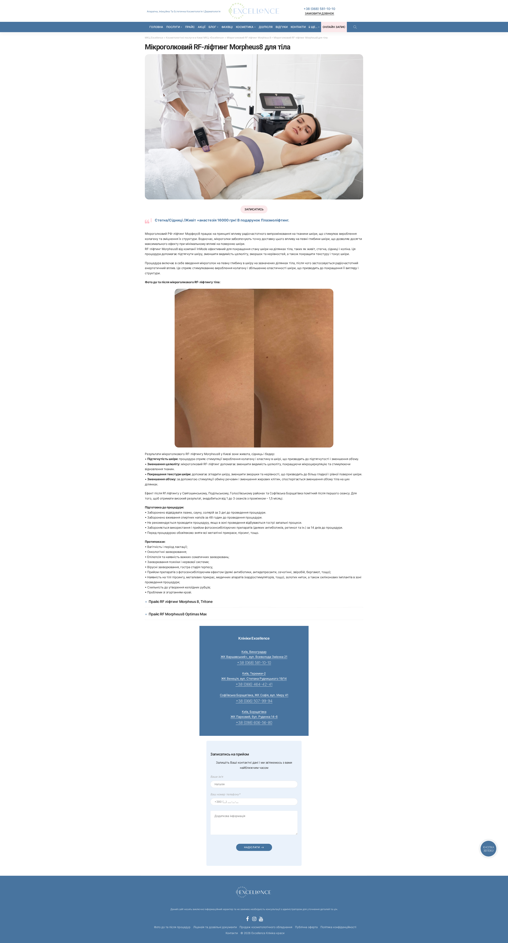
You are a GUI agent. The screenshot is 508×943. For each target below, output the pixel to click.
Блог (212, 27)
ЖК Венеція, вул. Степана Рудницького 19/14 (254, 678)
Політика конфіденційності (338, 927)
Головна (156, 27)
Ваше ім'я (216, 776)
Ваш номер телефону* (225, 794)
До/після (265, 27)
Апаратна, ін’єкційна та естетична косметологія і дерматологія (183, 11)
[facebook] (247, 919)
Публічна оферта (306, 927)
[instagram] (254, 919)
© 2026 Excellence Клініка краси (262, 933)
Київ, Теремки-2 (254, 673)
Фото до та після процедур (172, 927)
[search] (355, 27)
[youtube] (261, 919)
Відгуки (282, 27)
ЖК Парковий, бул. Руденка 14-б (254, 717)
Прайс (190, 27)
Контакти (298, 27)
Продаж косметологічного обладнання (266, 927)
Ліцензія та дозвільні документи (215, 927)
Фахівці (227, 27)
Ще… (314, 27)
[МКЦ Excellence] (254, 891)
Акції (201, 27)
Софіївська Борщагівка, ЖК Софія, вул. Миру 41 (254, 695)
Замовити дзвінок (319, 13)
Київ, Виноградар (254, 652)
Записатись (254, 209)
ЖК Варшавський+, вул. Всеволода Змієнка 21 (254, 657)
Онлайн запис (334, 27)
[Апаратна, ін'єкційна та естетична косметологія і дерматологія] (254, 11)
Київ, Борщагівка (254, 712)
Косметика (244, 27)
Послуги (173, 27)
